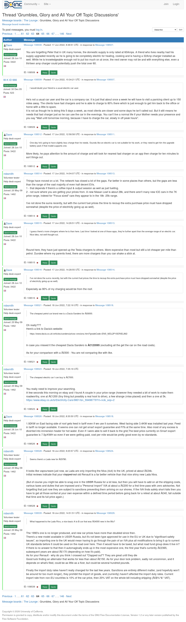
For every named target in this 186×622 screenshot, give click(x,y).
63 (32, 33)
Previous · (8, 33)
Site (46, 4)
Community (31, 4)
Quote (53, 72)
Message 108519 (104, 305)
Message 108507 (104, 44)
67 (53, 33)
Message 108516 (33, 269)
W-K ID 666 (10, 80)
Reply (45, 72)
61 (22, 33)
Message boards (12, 20)
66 (47, 33)
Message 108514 (33, 173)
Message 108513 (106, 173)
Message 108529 (106, 512)
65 (42, 33)
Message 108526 (33, 416)
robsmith (9, 173)
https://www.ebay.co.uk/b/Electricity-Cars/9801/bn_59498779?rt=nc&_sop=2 (70, 400)
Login (176, 4)
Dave (9, 45)
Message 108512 (33, 134)
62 (27, 33)
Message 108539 (33, 512)
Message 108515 (33, 223)
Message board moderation (16, 24)
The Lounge (31, 20)
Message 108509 (33, 79)
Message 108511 (106, 134)
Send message (10, 54)
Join (166, 4)
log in (39, 29)
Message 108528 (33, 450)
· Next (68, 33)
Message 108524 (104, 450)
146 (62, 33)
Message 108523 (33, 368)
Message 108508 (33, 44)
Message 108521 (33, 305)
